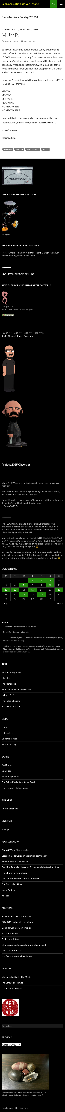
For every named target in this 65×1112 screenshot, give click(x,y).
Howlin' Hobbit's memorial (15, 861)
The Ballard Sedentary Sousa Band (18, 782)
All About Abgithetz (11, 672)
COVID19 (6, 29)
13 (15, 589)
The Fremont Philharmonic (15, 787)
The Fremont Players (12, 988)
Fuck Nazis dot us (10, 939)
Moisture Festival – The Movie (16, 977)
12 (6, 589)
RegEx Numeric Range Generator (18, 336)
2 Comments (30, 41)
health (14, 29)
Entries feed (7, 733)
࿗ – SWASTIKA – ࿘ (11, 706)
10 (50, 585)
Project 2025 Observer (16, 464)
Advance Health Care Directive (41, 252)
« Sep (4, 603)
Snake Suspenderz (10, 776)
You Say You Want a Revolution (17, 956)
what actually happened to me (16, 689)
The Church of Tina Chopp (14, 872)
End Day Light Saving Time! (18, 274)
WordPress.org (9, 744)
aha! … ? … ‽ (8, 695)
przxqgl (5, 829)
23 (41, 594)
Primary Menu (61, 4)
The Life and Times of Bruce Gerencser (20, 878)
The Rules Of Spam (11, 700)
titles (35, 29)
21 (23, 594)
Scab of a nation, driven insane (20, 4)
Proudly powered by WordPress (15, 1108)
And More (7, 765)
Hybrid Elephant (10, 808)
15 (32, 589)
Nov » (60, 603)
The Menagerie (9, 683)
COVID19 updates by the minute (17, 922)
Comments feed (9, 738)
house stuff (25, 29)
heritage (7, 678)
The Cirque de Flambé (12, 982)
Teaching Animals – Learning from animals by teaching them (31, 867)
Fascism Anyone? (10, 933)
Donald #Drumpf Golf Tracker (16, 927)
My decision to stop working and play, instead (24, 944)
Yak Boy (5, 895)
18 (59, 589)
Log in (4, 727)
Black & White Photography (15, 850)
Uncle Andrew (9, 890)
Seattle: (5, 622)
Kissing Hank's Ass (11, 506)
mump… (12, 35)
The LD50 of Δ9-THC (12, 950)
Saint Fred (7, 770)
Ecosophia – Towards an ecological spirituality (24, 855)
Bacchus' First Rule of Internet (16, 916)
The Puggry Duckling (12, 884)
